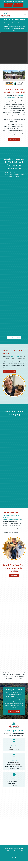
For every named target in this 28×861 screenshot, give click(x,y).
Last (17, 795)
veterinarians (7, 103)
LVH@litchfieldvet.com (19, 1)
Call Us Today (14, 9)
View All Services (14, 337)
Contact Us (14, 575)
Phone (6, 802)
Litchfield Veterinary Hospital (12, 519)
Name (6, 791)
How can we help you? (10, 804)
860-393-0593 (9, 1)
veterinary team (15, 356)
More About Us (14, 139)
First (17, 793)
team (4, 527)
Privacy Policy (19, 850)
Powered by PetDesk (10, 850)
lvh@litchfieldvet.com (15, 764)
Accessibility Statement (14, 852)
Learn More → (14, 202)
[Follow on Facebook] (12, 857)
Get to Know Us (9, 371)
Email (6, 797)
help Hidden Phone (9, 799)
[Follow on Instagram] (15, 857)
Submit (8, 812)
